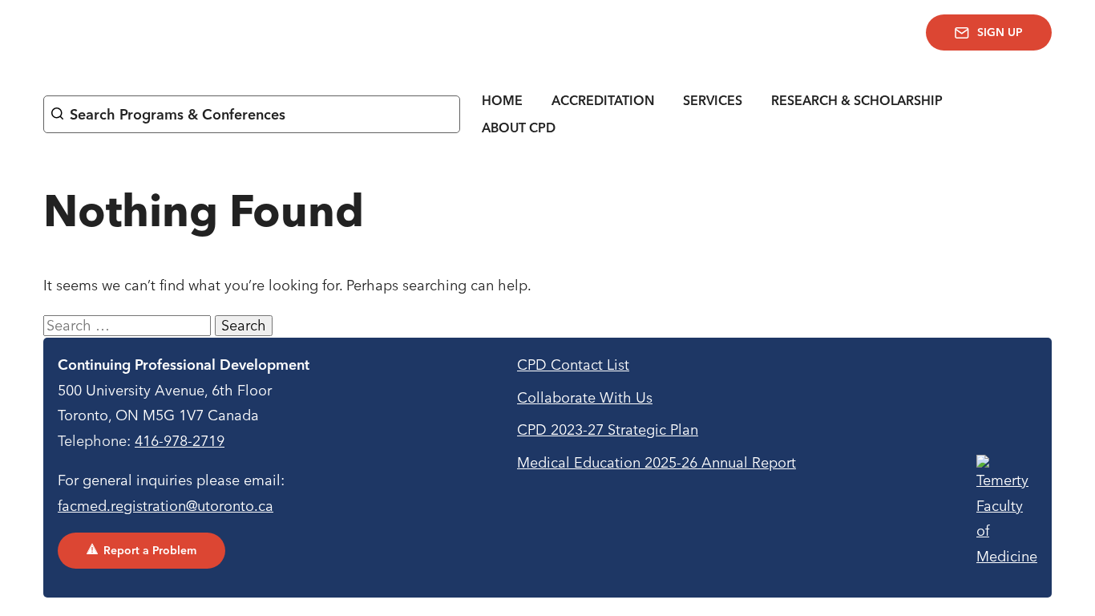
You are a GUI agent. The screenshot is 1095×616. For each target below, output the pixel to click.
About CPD (519, 128)
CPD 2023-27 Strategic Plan (607, 429)
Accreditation (603, 100)
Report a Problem (149, 550)
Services (712, 100)
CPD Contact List (573, 364)
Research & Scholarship (857, 100)
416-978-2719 (179, 441)
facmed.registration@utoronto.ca (165, 505)
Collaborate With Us (585, 397)
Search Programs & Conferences (177, 114)
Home (502, 100)
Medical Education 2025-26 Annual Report (656, 462)
